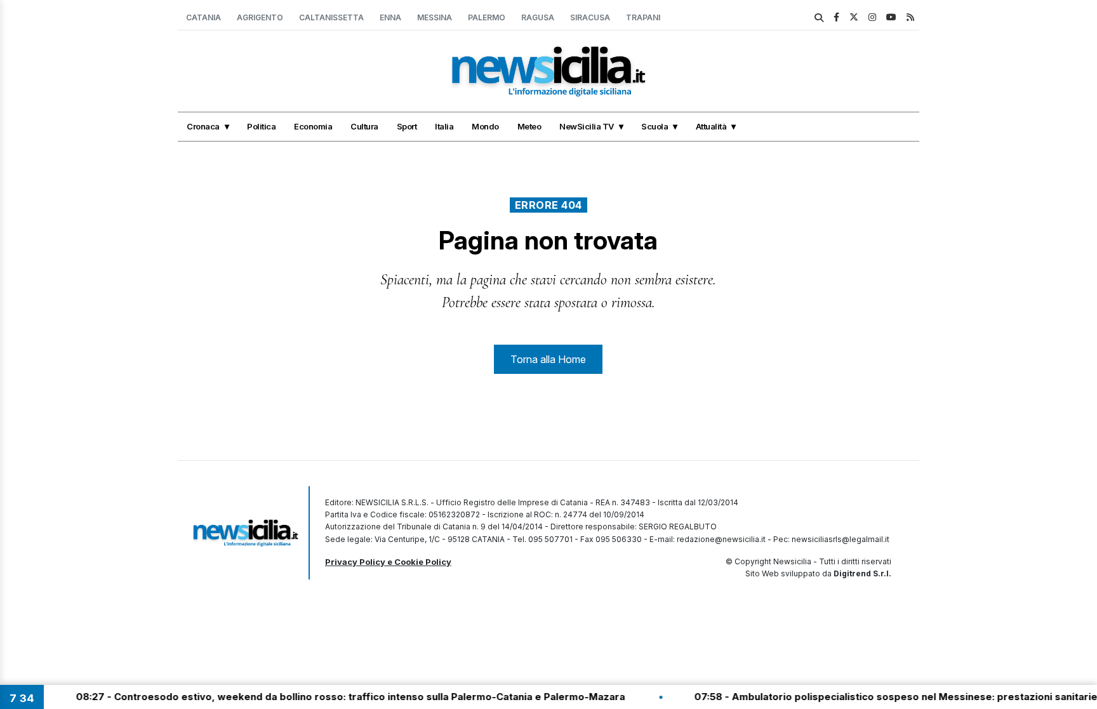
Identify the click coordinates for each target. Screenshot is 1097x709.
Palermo (486, 17)
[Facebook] (836, 16)
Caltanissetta (331, 17)
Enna (390, 17)
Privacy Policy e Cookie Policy (388, 562)
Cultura (364, 126)
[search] (818, 17)
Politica (261, 126)
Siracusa (590, 17)
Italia (444, 126)
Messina (434, 17)
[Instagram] (872, 16)
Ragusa (537, 17)
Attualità (711, 126)
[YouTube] (891, 16)
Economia (313, 126)
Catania (203, 17)
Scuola (654, 126)
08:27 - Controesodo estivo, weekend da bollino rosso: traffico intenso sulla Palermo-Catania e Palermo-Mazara (333, 697)
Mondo (485, 126)
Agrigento (260, 17)
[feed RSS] (910, 16)
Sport (407, 126)
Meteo (529, 126)
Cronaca (203, 126)
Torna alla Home (548, 359)
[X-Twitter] (853, 16)
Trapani (643, 17)
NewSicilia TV (586, 126)
